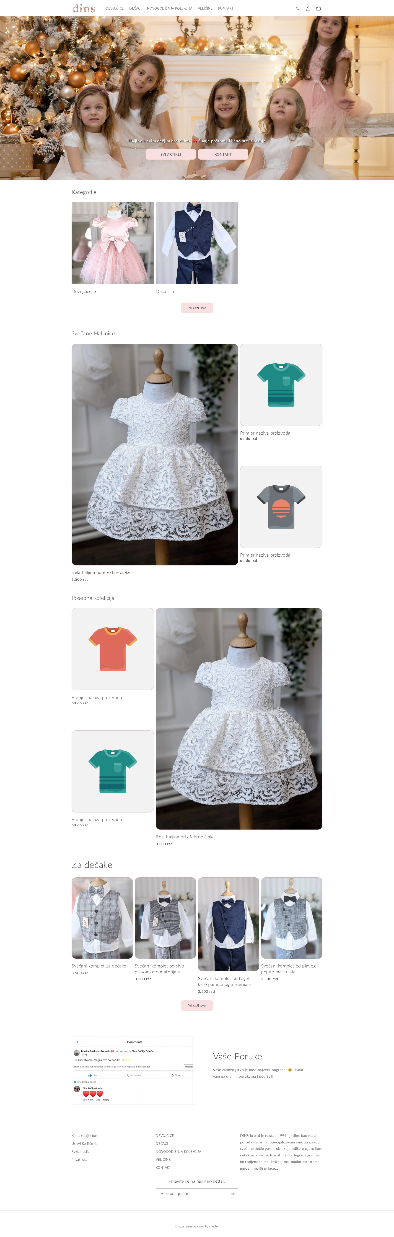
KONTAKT (223, 154)
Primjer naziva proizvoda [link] (265, 432)
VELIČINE (163, 1159)
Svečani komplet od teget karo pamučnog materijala (224, 981)
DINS (189, 1226)
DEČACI (162, 1143)
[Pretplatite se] (233, 1193)
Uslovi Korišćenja (84, 1143)
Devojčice (81, 291)
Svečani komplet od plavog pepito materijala (288, 968)
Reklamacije (81, 1151)
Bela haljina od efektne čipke (101, 572)
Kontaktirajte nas (84, 1136)
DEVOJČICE (165, 1136)
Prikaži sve (197, 308)
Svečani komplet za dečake (99, 965)
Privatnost (79, 1159)
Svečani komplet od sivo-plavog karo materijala (160, 968)
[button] (298, 9)
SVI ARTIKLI (171, 154)
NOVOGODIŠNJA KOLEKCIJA (178, 1151)
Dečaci (163, 291)
